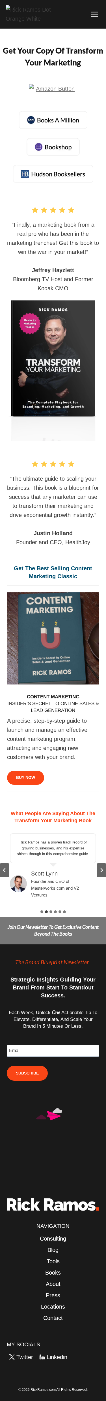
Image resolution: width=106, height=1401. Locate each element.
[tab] (41, 911)
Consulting (53, 1238)
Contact (53, 1318)
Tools (53, 1261)
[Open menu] (94, 14)
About (53, 1284)
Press (53, 1295)
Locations (53, 1306)
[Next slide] (101, 870)
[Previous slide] (4, 870)
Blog (53, 1250)
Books (53, 1272)
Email (15, 1050)
